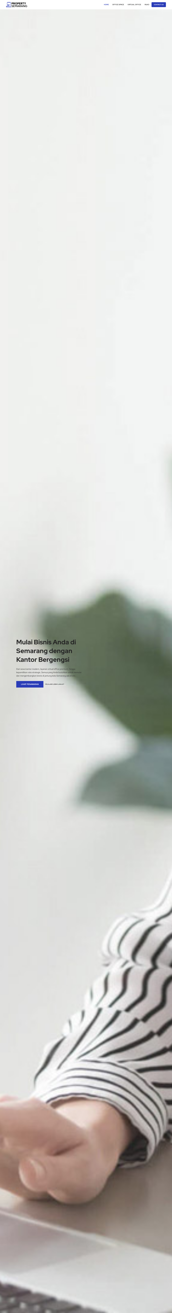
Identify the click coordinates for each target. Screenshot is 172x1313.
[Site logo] (16, 4)
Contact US (159, 5)
